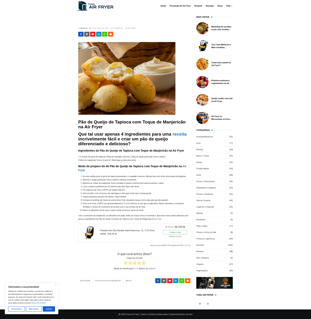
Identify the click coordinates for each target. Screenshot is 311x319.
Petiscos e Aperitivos (205, 239)
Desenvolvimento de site (181, 314)
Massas (199, 213)
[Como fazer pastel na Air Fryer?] (202, 64)
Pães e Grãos (202, 226)
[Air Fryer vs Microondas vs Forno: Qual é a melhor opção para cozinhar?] (202, 118)
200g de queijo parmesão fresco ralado (148, 157)
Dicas (220, 6)
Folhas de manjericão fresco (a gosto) (94, 160)
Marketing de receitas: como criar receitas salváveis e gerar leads (221, 29)
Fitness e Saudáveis (204, 194)
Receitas (210, 6)
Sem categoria (202, 258)
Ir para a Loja (175, 232)
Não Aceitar (34, 309)
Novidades (200, 219)
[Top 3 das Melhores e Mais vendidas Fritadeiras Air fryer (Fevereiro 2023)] (202, 46)
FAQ (228, 6)
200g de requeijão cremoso (118, 157)
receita (180, 134)
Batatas (199, 149)
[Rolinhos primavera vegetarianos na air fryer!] (202, 82)
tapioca (128, 281)
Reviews (198, 6)
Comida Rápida (202, 168)
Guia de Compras (203, 200)
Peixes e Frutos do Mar (206, 232)
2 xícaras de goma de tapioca (92, 157)
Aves (198, 143)
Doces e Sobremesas (205, 181)
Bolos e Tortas (202, 156)
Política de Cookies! (38, 303)
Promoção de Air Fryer (180, 6)
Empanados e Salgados (206, 188)
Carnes (199, 162)
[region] (31, 298)
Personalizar (16, 309)
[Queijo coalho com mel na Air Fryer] (202, 100)
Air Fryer (157, 219)
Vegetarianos (202, 270)
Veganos (200, 264)
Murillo (84, 28)
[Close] (55, 285)
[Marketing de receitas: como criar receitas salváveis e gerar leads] (202, 28)
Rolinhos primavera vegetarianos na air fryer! (220, 83)
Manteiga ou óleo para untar (124, 160)
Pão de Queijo (85, 281)
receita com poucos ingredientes (108, 281)
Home (163, 6)
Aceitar (49, 309)
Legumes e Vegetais (205, 207)
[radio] (125, 263)
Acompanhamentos (204, 137)
